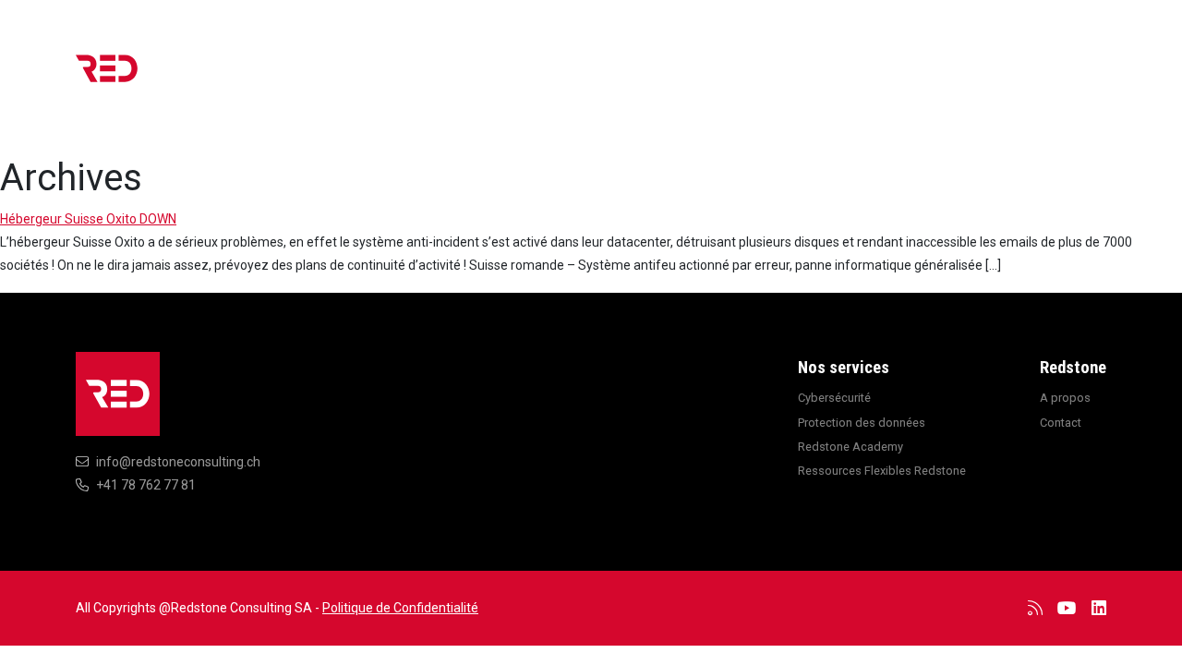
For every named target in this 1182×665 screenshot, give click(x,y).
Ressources (786, 77)
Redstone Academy (850, 446)
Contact (1065, 77)
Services (687, 77)
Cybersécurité (834, 398)
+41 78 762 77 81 (146, 485)
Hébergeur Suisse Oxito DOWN (88, 219)
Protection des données (861, 422)
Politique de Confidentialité (400, 607)
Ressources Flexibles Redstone (882, 471)
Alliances (888, 77)
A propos (978, 77)
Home (541, 77)
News (608, 77)
